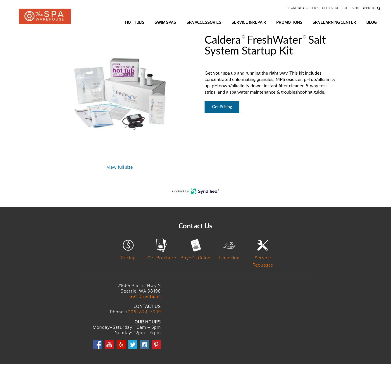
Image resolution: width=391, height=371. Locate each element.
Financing (229, 258)
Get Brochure (161, 258)
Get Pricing (222, 107)
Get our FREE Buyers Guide (341, 8)
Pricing (128, 258)
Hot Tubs (134, 22)
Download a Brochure (303, 8)
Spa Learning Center (334, 22)
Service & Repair (248, 22)
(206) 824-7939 (143, 312)
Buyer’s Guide (195, 258)
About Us (369, 8)
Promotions (289, 22)
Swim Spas (165, 22)
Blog (371, 22)
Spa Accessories (203, 22)
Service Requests (263, 261)
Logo (45, 20)
